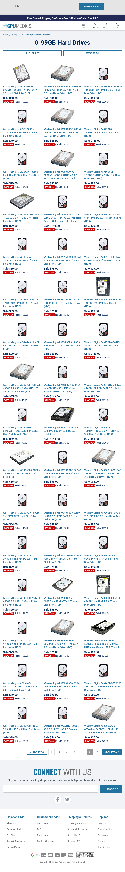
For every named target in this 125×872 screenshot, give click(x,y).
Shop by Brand (105, 846)
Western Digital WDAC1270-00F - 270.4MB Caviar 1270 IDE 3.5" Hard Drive (61, 431)
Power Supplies (105, 829)
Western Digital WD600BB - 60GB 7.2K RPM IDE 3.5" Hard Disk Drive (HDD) (102, 516)
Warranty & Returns (77, 823)
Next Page (111, 751)
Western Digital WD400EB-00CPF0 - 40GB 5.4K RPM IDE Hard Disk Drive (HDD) (21, 473)
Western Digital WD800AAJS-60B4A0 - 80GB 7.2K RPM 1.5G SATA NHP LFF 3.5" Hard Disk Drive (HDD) (60, 176)
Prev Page (37, 751)
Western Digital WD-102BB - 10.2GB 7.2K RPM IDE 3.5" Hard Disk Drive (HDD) (20, 644)
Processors (103, 835)
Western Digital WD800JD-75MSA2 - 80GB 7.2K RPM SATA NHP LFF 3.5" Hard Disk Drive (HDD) (62, 132)
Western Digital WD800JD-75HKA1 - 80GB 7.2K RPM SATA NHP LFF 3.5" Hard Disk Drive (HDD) (21, 388)
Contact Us (42, 823)
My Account (42, 835)
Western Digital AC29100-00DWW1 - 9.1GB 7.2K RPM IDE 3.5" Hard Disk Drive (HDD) (20, 686)
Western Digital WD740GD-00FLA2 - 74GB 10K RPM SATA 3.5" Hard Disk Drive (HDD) (102, 388)
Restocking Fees (75, 835)
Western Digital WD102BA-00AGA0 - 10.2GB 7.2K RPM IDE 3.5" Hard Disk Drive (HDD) (103, 90)
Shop (83, 27)
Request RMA (74, 841)
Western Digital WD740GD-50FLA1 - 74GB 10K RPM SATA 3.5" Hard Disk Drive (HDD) (21, 303)
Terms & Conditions (16, 841)
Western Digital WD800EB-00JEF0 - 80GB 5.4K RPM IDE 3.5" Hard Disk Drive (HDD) (102, 601)
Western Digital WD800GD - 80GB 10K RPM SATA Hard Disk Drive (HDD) (21, 516)
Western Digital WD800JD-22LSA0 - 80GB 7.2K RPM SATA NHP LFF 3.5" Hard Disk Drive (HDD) (102, 473)
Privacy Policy (13, 846)
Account (106, 27)
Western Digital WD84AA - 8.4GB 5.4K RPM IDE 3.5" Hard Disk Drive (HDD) (21, 175)
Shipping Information (78, 829)
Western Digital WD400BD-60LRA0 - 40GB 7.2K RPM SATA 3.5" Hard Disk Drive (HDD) (62, 516)
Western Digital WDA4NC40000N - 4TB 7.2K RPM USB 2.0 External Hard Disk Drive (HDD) (62, 729)
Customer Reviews (15, 829)
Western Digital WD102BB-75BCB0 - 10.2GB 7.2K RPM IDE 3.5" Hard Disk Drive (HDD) (102, 686)
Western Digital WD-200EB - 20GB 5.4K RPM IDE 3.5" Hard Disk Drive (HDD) (62, 345)
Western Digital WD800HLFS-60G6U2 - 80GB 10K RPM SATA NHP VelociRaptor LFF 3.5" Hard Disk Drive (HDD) (101, 645)
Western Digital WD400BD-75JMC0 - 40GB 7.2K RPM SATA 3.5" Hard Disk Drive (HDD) (22, 601)
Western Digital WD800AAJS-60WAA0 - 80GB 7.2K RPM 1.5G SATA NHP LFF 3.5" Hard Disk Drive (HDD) (101, 730)
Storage (101, 841)
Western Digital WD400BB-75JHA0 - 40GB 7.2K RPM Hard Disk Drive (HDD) (102, 303)
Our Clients (12, 835)
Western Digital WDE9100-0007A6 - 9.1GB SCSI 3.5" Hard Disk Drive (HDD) (102, 260)
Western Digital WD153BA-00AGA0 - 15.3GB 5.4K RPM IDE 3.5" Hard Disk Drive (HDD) (62, 260)
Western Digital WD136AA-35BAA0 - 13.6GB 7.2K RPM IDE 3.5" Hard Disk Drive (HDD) (22, 218)
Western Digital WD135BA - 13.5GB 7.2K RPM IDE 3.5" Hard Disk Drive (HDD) (20, 260)
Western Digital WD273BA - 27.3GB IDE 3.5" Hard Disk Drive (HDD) (101, 132)
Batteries (102, 823)
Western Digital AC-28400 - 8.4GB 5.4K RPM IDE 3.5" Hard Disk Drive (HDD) (21, 345)
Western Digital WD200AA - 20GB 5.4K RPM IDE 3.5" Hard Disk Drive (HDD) (62, 303)
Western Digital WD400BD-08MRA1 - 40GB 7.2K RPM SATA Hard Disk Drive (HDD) (20, 431)
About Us (11, 823)
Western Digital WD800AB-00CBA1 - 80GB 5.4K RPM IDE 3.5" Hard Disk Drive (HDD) (62, 686)
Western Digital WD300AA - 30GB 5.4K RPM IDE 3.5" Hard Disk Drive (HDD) (102, 218)
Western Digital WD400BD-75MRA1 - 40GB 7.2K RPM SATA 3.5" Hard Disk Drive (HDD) (101, 431)
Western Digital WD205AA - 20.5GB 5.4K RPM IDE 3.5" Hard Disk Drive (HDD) (20, 558)
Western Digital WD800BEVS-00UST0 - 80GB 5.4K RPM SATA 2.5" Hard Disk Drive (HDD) (20, 90)
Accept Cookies (91, 6)
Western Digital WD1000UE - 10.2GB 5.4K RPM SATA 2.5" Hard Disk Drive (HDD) (102, 175)
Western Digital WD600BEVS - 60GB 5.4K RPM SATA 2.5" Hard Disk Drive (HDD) (61, 601)
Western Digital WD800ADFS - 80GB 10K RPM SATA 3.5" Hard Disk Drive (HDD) (101, 558)
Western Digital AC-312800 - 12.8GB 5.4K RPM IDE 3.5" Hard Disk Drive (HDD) (20, 132)
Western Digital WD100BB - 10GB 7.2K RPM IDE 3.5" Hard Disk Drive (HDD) (21, 729)
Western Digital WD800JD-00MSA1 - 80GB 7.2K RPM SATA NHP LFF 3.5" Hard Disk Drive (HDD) (62, 90)
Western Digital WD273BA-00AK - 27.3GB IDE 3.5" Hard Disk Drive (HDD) (102, 345)
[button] (32, 53)
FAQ (39, 829)
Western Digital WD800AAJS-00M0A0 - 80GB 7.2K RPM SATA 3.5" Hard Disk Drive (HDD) (61, 644)
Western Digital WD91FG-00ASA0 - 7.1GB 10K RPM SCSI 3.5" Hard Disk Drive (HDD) (62, 558)
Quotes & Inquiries (45, 841)
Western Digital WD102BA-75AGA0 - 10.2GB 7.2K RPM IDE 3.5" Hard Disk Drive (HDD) (62, 473)
